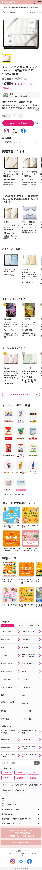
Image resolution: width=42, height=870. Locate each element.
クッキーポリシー (12, 853)
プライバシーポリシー (31, 851)
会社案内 (19, 851)
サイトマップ (9, 851)
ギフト (7, 778)
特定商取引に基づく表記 (28, 853)
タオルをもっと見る (19, 394)
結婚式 (20, 772)
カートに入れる (18, 123)
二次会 (33, 772)
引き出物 (20, 778)
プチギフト (7, 772)
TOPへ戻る (21, 856)
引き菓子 (33, 778)
